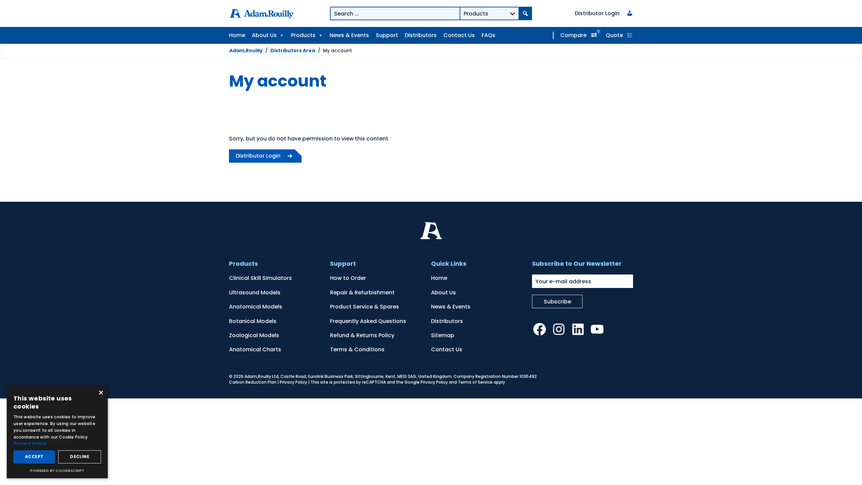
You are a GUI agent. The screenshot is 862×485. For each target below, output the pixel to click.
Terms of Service (475, 382)
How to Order (348, 278)
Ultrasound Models (254, 292)
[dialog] (57, 432)
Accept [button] (34, 456)
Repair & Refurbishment (362, 292)
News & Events (349, 35)
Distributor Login (258, 156)
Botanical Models (252, 321)
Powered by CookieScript (57, 470)
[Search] (525, 13)
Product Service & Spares (364, 307)
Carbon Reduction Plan (252, 382)
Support (387, 35)
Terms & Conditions (357, 349)
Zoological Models (254, 335)
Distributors (421, 35)
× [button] (100, 393)
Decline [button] (79, 456)
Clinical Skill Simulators (260, 278)
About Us (264, 35)
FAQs (488, 35)
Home (237, 35)
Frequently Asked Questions (368, 321)
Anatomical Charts (255, 349)
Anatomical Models (255, 307)
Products (303, 35)
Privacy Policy (293, 382)
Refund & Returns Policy (362, 335)
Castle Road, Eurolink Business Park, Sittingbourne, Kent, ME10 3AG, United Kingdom (366, 376)
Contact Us (459, 35)
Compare (573, 35)
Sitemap (442, 335)
